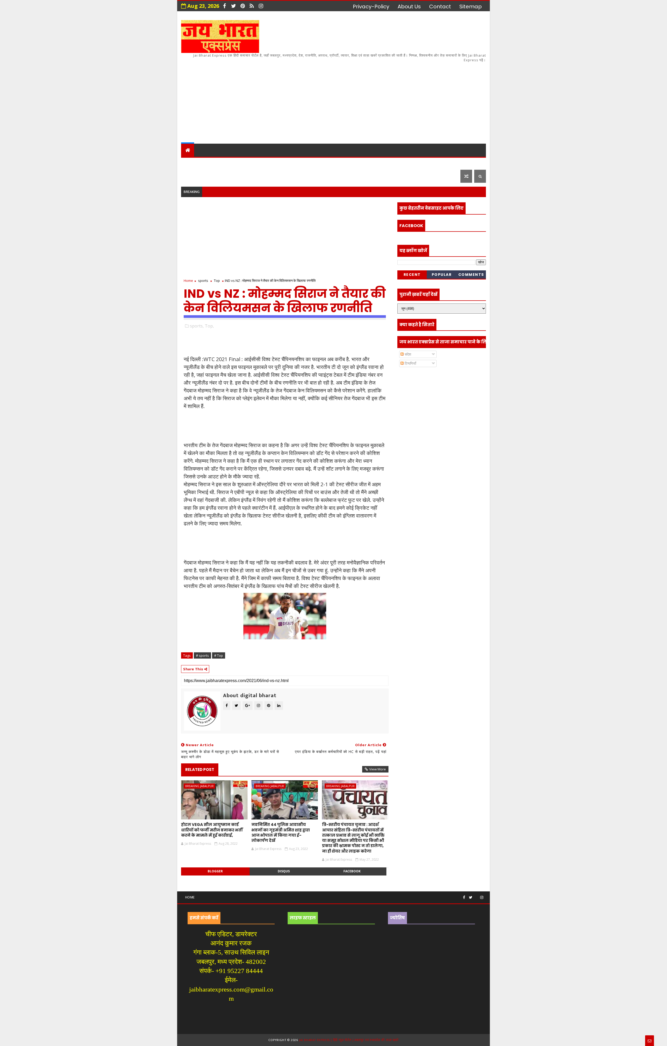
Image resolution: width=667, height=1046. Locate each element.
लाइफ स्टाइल (406, 163)
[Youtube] (476, 895)
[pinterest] (242, 6)
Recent (412, 274)
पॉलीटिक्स (331, 163)
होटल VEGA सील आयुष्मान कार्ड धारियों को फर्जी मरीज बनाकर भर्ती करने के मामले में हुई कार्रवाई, (212, 830)
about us (409, 6)
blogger (215, 871)
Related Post (199, 769)
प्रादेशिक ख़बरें (246, 163)
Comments (471, 274)
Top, (209, 326)
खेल (354, 163)
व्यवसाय (375, 163)
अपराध (304, 163)
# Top (218, 655)
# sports (202, 655)
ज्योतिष (281, 163)
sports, (197, 326)
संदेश (407, 354)
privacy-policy (371, 6)
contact (440, 6)
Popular (442, 274)
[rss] (252, 6)
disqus (284, 871)
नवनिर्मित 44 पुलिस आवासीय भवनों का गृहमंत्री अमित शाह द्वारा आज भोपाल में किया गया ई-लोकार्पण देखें (280, 832)
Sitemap (470, 6)
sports (203, 280)
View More (377, 769)
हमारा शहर (211, 163)
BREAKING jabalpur (199, 786)
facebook (352, 871)
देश (188, 163)
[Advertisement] (391, 99)
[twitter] (233, 6)
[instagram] (261, 6)
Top (217, 280)
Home (188, 280)
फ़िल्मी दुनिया (444, 163)
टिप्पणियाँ (410, 363)
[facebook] (224, 6)
